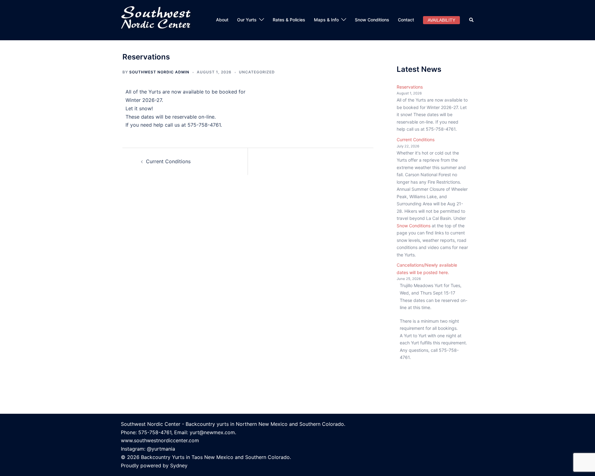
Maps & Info (326, 19)
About (222, 19)
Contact (406, 19)
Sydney (178, 465)
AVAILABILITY (441, 20)
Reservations (410, 87)
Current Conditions (168, 161)
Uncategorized (257, 72)
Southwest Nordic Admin (159, 72)
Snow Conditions (372, 19)
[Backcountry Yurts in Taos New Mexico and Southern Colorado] (158, 19)
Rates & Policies (289, 19)
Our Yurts (247, 19)
